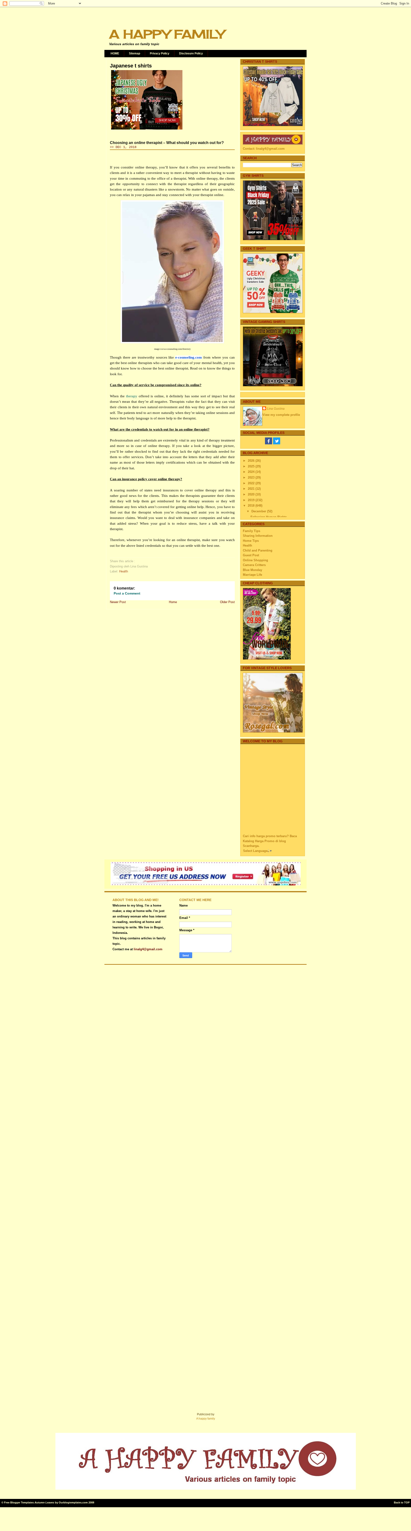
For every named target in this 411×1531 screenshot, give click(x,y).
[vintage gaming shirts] (273, 385)
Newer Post (118, 602)
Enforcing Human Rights (268, 517)
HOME (115, 53)
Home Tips (251, 540)
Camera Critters (254, 565)
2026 (251, 460)
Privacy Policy (159, 53)
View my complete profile (281, 415)
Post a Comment (127, 593)
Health (123, 571)
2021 (251, 488)
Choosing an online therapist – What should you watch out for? (167, 143)
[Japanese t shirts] (147, 129)
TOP (407, 1502)
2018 (251, 505)
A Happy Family (166, 34)
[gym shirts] (273, 239)
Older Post (227, 602)
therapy (131, 396)
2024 (251, 472)
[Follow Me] (276, 443)
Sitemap (134, 53)
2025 (251, 466)
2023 (251, 477)
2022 (251, 483)
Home (173, 602)
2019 (251, 500)
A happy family (205, 1418)
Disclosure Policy (191, 53)
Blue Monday (252, 570)
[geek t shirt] (273, 312)
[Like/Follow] (268, 443)
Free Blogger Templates (19, 1502)
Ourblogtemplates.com (73, 1502)
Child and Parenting (257, 550)
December (259, 511)
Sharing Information (258, 536)
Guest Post (251, 555)
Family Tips (251, 531)
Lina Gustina (275, 408)
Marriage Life (252, 574)
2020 (251, 494)
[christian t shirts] (273, 125)
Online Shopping (255, 560)
